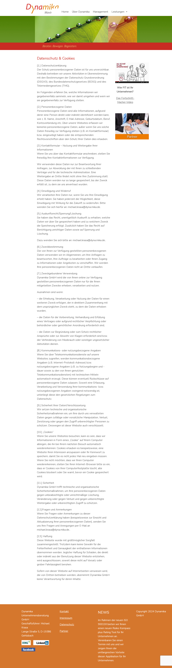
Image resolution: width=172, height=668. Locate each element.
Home (65, 11)
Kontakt (64, 611)
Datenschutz (67, 624)
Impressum (66, 618)
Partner (64, 631)
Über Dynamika (81, 11)
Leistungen (118, 11)
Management (100, 11)
